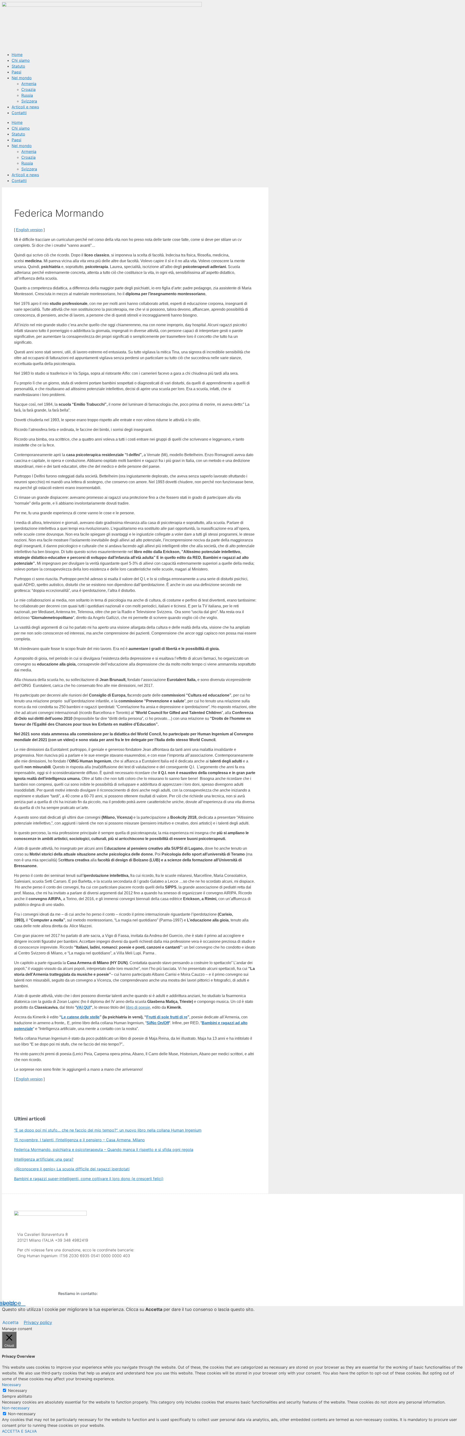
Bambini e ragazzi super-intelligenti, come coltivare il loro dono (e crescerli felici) (88, 1178)
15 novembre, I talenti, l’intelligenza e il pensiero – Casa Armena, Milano (79, 1139)
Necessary (17, 1390)
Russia (27, 95)
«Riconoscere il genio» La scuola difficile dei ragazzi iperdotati (72, 1168)
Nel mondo (22, 77)
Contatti (19, 112)
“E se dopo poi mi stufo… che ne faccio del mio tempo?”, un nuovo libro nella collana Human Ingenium (108, 1130)
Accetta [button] (10, 1322)
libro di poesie (138, 1007)
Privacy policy (38, 1322)
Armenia (28, 83)
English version (29, 230)
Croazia (28, 89)
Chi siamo (21, 60)
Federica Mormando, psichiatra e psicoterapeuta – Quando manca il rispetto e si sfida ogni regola (103, 1149)
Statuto (18, 66)
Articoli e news (25, 106)
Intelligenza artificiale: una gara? (43, 1159)
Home (17, 54)
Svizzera (29, 101)
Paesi (16, 72)
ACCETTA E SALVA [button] (19, 1431)
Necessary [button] (11, 1384)
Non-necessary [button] (16, 1407)
